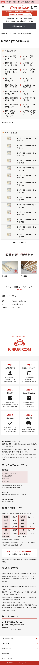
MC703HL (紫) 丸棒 (10, 79)
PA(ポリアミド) (27, 33)
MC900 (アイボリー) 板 (29, 64)
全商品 (3, 33)
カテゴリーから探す (8, 638)
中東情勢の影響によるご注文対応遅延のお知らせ (20, 2)
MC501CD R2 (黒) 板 (29, 92)
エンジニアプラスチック (13, 33)
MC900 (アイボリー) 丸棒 (11, 64)
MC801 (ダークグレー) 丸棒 (11, 71)
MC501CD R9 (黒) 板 (29, 105)
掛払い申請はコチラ (19, 26)
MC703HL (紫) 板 (27, 79)
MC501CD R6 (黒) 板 (29, 99)
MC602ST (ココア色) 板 (29, 86)
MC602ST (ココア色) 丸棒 (11, 86)
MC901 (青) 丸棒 (10, 57)
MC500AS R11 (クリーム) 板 (29, 112)
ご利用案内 (5, 643)
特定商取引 (6, 653)
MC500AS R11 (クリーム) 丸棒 (10, 113)
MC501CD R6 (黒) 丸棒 (11, 99)
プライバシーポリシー (9, 658)
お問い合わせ (6, 648)
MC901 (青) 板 (28, 57)
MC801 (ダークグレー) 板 (29, 70)
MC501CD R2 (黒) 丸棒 (11, 92)
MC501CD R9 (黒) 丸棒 (11, 105)
